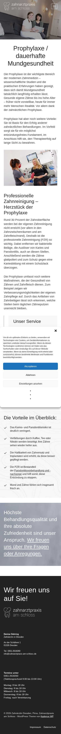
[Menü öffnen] (54, 6)
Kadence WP (47, 716)
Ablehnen (30, 374)
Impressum (35, 727)
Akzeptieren (30, 366)
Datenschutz (50, 727)
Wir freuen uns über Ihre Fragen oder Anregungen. (26, 546)
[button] (56, 331)
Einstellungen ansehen (30, 383)
